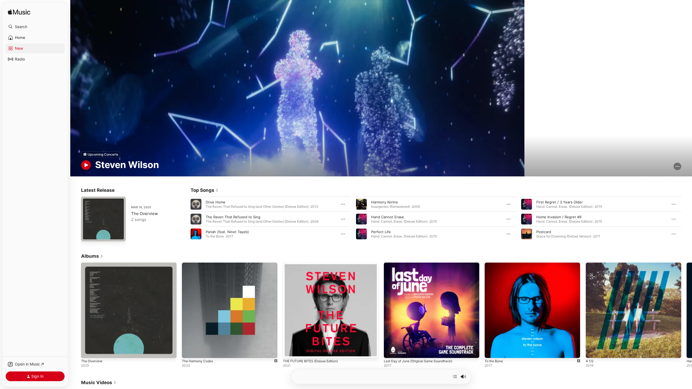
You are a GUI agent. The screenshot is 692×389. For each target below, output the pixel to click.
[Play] (86, 165)
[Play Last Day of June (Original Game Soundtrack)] (391, 351)
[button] (35, 26)
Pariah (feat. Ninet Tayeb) (227, 232)
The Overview (144, 213)
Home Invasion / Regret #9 (558, 217)
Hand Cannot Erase (387, 217)
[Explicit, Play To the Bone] (491, 351)
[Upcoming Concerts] (100, 154)
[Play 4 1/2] (592, 351)
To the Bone (495, 265)
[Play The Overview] (88, 234)
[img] (19, 12)
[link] (205, 190)
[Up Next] (455, 376)
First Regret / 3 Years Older (559, 202)
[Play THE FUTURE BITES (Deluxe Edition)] (290, 351)
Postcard (543, 232)
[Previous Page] (185, 219)
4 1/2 (590, 265)
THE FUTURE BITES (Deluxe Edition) (313, 265)
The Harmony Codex (199, 265)
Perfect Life (381, 232)
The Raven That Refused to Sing (233, 217)
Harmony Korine (384, 202)
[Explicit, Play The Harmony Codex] (189, 351)
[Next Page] (686, 219)
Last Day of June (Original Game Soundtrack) (422, 265)
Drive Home (215, 202)
